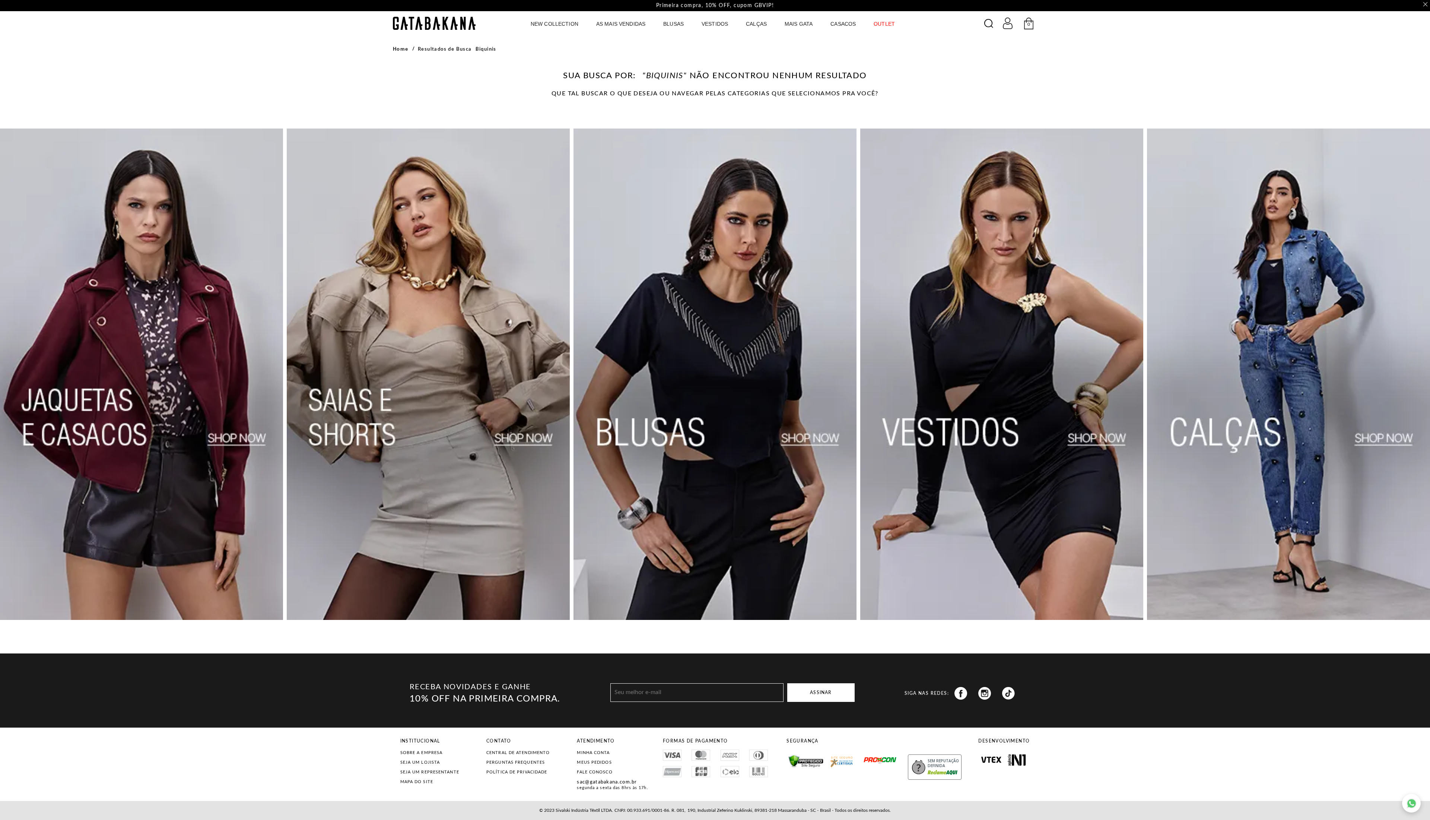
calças (756, 24)
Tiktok (1008, 693)
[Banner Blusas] (715, 374)
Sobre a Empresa (421, 753)
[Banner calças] (1288, 374)
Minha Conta (593, 753)
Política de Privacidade (516, 772)
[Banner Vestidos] (1001, 374)
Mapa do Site (416, 782)
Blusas (673, 24)
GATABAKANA (434, 23)
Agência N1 (1017, 760)
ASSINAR (821, 692)
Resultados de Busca (445, 49)
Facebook (960, 693)
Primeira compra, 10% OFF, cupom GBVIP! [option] (715, 5)
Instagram (984, 693)
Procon (866, 757)
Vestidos (715, 24)
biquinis (486, 49)
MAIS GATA (799, 24)
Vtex (991, 760)
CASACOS (843, 24)
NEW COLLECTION (554, 24)
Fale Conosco (594, 772)
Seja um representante (429, 772)
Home (401, 49)
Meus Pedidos (594, 762)
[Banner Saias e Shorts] (428, 374)
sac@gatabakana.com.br (607, 782)
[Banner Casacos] (141, 374)
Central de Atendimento (518, 753)
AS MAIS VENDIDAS (620, 24)
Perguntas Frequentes (515, 762)
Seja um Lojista (420, 762)
